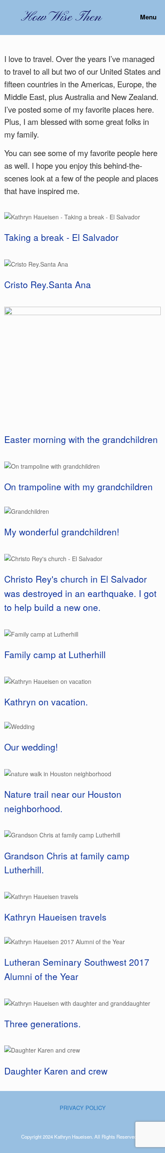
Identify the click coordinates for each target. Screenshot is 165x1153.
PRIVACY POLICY (83, 1108)
